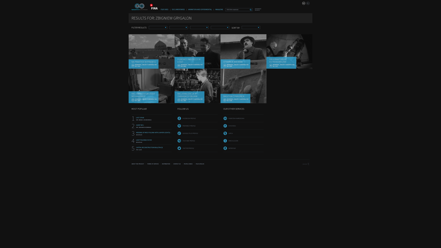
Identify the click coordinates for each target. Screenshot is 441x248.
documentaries (178, 9)
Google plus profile (190, 133)
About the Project (137, 164)
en (303, 3)
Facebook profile (189, 118)
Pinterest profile (189, 126)
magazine (219, 9)
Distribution (166, 164)
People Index (188, 164)
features (164, 9)
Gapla (231, 133)
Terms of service (153, 164)
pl (308, 3)
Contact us (177, 164)
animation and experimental (200, 9)
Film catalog (200, 164)
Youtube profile (189, 141)
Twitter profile (188, 148)
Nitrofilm (232, 148)
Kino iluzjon (233, 141)
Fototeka (232, 126)
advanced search (258, 9)
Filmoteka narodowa (236, 118)
